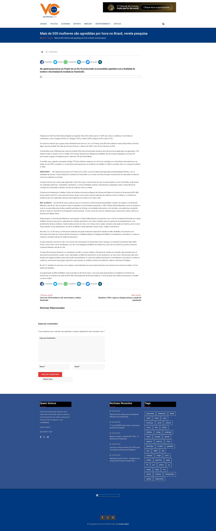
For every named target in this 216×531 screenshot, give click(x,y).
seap (157, 469)
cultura (168, 423)
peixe (168, 460)
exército (159, 441)
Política (54, 24)
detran (164, 427)
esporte (149, 441)
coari (164, 418)
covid (159, 423)
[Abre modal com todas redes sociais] (100, 62)
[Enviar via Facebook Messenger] (91, 62)
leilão (155, 451)
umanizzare (169, 474)
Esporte (77, 24)
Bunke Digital (124, 524)
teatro (148, 474)
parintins (158, 460)
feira (168, 441)
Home (43, 38)
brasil (172, 413)
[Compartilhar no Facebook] (46, 62)
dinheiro (149, 432)
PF (147, 465)
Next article (136, 295)
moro (167, 455)
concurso (149, 423)
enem (148, 437)
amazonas (150, 413)
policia (161, 465)
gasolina (170, 446)
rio (169, 465)
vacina (148, 479)
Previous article (46, 295)
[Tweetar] (58, 62)
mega (159, 455)
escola (166, 437)
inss (147, 451)
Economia (65, 24)
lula (163, 451)
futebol (160, 446)
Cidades (43, 24)
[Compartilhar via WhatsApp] (70, 62)
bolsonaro (162, 413)
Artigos (117, 24)
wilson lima (159, 479)
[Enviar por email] (81, 62)
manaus (149, 455)
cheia (156, 418)
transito (158, 474)
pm (153, 465)
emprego (168, 432)
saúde (148, 469)
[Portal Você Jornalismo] (42, 52)
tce (164, 469)
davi (156, 427)
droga (158, 432)
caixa (148, 418)
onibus (148, 460)
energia (157, 437)
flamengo (149, 446)
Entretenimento (103, 24)
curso (148, 427)
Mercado (88, 24)
